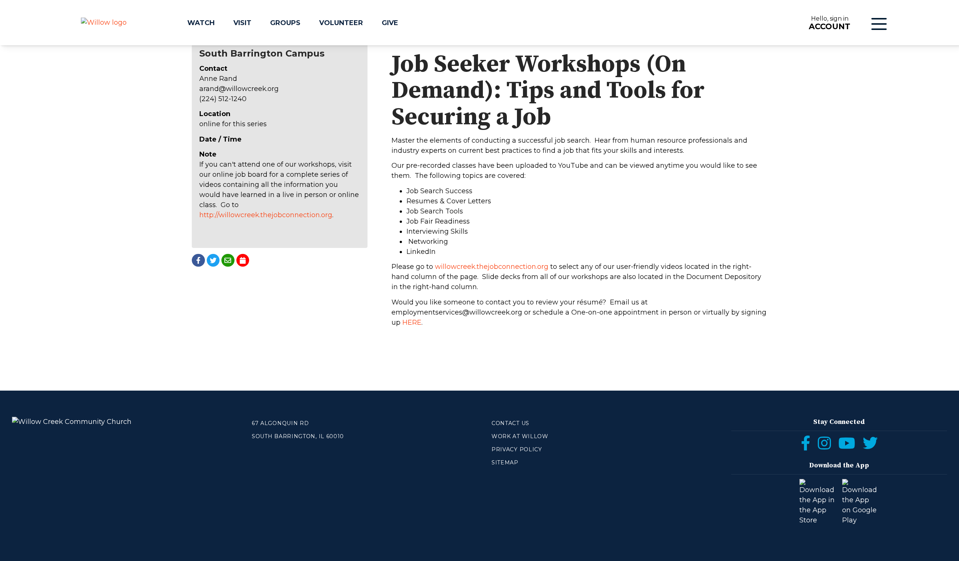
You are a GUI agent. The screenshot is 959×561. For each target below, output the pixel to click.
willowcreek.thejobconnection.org (491, 267)
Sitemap (504, 462)
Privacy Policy (516, 449)
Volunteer (341, 23)
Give (390, 23)
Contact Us (510, 423)
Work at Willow (519, 436)
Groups (285, 23)
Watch (201, 23)
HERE (411, 322)
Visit (242, 23)
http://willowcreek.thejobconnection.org (265, 215)
